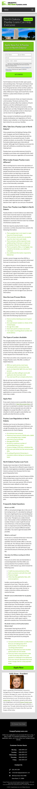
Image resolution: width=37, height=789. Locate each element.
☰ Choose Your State (18, 724)
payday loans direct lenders (22, 782)
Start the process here (23, 404)
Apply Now (28, 19)
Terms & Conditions (25, 67)
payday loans (6, 700)
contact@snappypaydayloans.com (21, 772)
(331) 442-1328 (16, 769)
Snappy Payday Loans (26, 702)
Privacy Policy (8, 69)
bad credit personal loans (17, 784)
